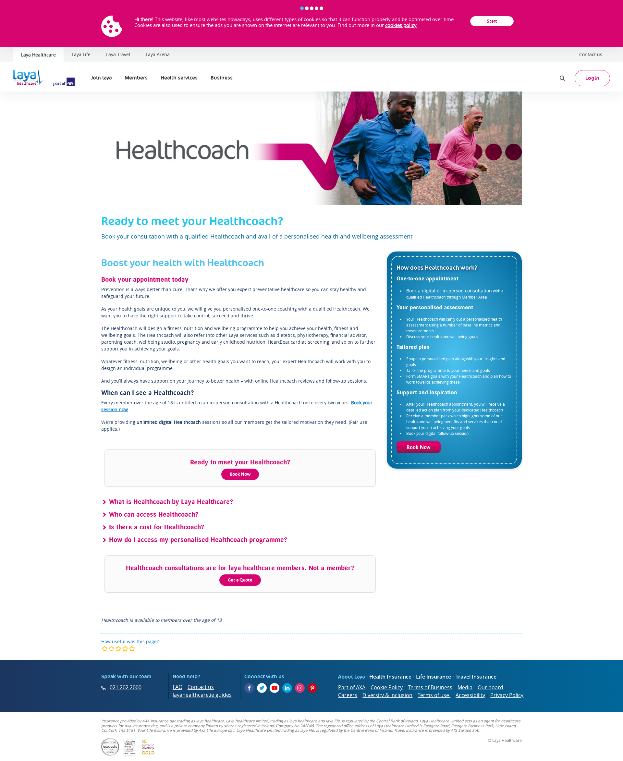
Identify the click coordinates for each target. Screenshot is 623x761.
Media (465, 687)
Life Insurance (433, 676)
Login (592, 78)
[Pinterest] (312, 688)
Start (492, 21)
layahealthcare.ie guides (202, 694)
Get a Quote (240, 580)
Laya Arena (158, 54)
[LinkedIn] (287, 688)
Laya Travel (118, 54)
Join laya (101, 77)
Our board (490, 687)
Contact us (590, 54)
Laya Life (81, 54)
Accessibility (470, 695)
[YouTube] (274, 688)
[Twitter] (262, 688)
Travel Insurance (476, 676)
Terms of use (434, 695)
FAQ (177, 687)
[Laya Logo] (45, 78)
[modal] (118, 648)
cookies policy (401, 25)
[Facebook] (249, 688)
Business (222, 77)
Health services (179, 77)
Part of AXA (351, 687)
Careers (347, 695)
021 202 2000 (125, 687)
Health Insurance (390, 676)
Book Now (240, 474)
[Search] (562, 78)
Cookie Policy (387, 687)
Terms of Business (430, 687)
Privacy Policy (506, 695)
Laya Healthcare (38, 55)
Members (136, 77)
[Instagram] (300, 688)
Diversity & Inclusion (387, 695)
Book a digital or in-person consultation (449, 291)
